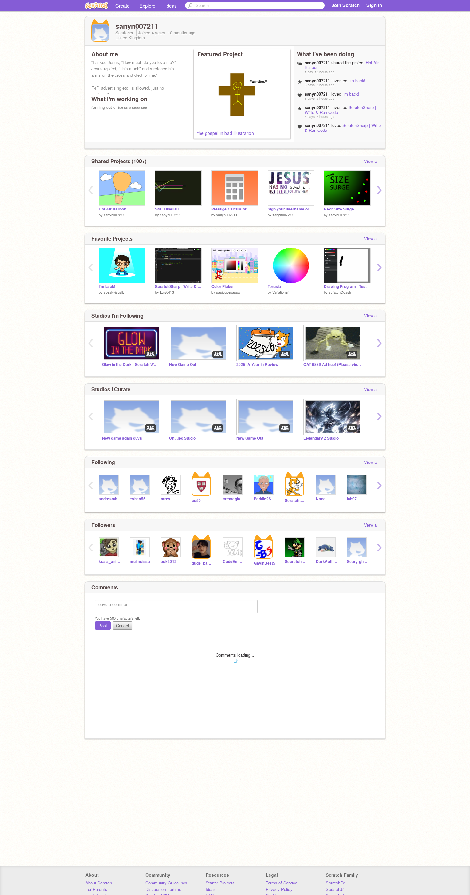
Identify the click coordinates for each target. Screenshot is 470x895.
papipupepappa (228, 292)
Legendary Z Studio (321, 438)
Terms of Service (281, 883)
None (320, 499)
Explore (147, 5)
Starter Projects (220, 883)
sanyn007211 (114, 214)
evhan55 (137, 499)
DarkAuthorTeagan (326, 561)
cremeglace (233, 499)
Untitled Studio (182, 438)
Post (102, 625)
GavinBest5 (264, 563)
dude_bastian (202, 563)
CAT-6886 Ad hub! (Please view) (332, 364)
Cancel (122, 625)
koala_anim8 (109, 561)
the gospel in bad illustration (225, 133)
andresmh (108, 499)
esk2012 (168, 561)
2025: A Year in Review (257, 364)
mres (165, 499)
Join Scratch (346, 5)
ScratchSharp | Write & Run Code (343, 127)
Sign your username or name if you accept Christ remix (291, 209)
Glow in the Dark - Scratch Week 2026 (131, 364)
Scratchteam (295, 500)
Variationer (280, 292)
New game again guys (122, 438)
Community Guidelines (166, 883)
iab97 (352, 499)
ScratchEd (335, 883)
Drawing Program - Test (345, 286)
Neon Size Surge (339, 209)
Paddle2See (264, 499)
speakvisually (114, 292)
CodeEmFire (233, 561)
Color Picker (222, 286)
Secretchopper (295, 561)
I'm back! (357, 80)
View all (371, 161)
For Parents (96, 889)
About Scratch (98, 883)
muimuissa (140, 561)
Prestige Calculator (229, 209)
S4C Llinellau (167, 209)
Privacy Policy (279, 889)
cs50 (196, 500)
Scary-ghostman (357, 561)
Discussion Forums (163, 889)
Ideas (171, 5)
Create (122, 5)
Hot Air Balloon (112, 209)
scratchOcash (340, 292)
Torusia (274, 286)
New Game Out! (183, 364)
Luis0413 (167, 292)
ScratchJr (335, 889)
